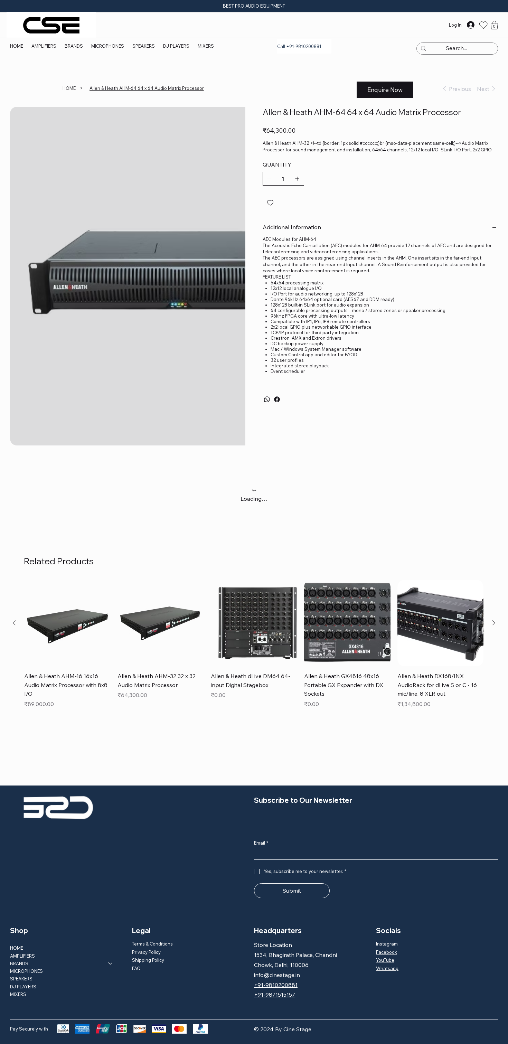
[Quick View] (67, 592)
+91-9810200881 (276, 954)
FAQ (136, 938)
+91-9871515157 (274, 964)
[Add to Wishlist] (271, 202)
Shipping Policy (148, 929)
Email (261, 812)
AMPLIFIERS (22, 925)
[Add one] (297, 179)
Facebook (386, 921)
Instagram (387, 913)
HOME (16, 917)
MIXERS (18, 964)
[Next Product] (494, 592)
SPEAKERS (21, 948)
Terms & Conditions (152, 913)
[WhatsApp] (267, 399)
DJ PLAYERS (23, 956)
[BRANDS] (110, 933)
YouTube (385, 929)
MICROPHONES (26, 940)
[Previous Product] (14, 592)
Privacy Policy (146, 921)
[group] (254, 614)
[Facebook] (277, 399)
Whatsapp (387, 938)
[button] (74, 46)
